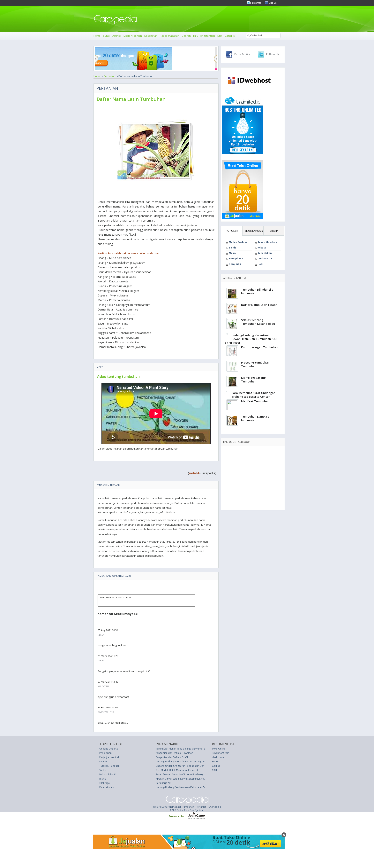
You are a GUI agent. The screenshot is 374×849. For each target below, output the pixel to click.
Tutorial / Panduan (109, 765)
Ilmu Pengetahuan (204, 35)
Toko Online (218, 748)
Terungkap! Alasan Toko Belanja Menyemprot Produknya (187, 748)
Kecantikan (265, 253)
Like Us (272, 2)
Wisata (262, 247)
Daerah (186, 35)
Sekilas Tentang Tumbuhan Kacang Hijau (258, 322)
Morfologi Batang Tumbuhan (253, 379)
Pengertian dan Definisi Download (174, 753)
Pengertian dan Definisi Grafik (172, 757)
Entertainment (107, 787)
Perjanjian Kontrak (109, 757)
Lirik (219, 35)
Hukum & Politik (108, 774)
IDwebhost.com (220, 753)
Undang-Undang (108, 748)
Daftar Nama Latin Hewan (259, 305)
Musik (232, 253)
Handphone (236, 258)
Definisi (116, 35)
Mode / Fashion (132, 35)
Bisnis (232, 247)
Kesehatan (150, 35)
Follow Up (255, 2)
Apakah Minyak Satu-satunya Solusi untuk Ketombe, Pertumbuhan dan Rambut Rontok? (203, 778)
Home (97, 35)
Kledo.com (218, 757)
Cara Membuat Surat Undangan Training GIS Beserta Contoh (253, 394)
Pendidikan (105, 753)
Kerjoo (215, 761)
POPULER (232, 230)
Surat (106, 35)
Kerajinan (235, 264)
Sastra (102, 770)
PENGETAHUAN (253, 230)
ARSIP (274, 230)
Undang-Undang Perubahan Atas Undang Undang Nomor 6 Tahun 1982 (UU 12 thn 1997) (205, 761)
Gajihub (216, 765)
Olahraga (104, 783)
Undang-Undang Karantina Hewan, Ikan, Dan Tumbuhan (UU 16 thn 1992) (250, 338)
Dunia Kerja (265, 258)
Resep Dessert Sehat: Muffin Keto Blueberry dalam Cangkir (188, 774)
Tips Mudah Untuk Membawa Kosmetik (177, 770)
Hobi (260, 264)
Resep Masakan (169, 35)
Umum (103, 761)
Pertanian (109, 76)
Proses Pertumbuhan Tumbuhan (255, 364)
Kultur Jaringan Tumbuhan (259, 347)
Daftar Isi (230, 35)
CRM (214, 770)
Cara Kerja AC (163, 783)
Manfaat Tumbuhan (255, 401)
